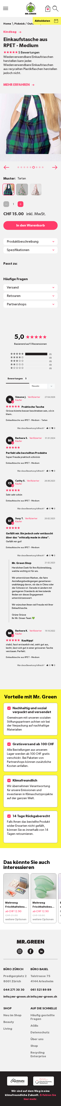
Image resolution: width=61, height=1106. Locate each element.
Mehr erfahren (16, 84)
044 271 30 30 (13, 989)
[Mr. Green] (30, 9)
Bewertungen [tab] (15, 379)
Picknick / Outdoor (26, 23)
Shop (34, 1045)
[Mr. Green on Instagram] (20, 951)
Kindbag (10, 31)
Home (7, 23)
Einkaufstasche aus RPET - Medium (22, 420)
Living (7, 1028)
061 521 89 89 (40, 989)
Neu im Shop (12, 1015)
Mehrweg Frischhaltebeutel (15, 905)
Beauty (8, 1022)
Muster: (14, 178)
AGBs (34, 1025)
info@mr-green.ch (16, 996)
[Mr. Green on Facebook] (30, 951)
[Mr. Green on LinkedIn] (41, 951)
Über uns (37, 1039)
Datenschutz (39, 1032)
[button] (18, 167)
